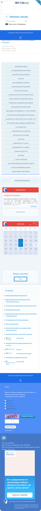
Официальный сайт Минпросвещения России (16, 357)
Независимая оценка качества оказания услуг (20, 119)
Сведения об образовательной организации (20, 32)
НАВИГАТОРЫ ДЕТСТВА (21, 151)
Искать (26, 21)
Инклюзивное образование (21, 171)
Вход (20, 279)
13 (20, 240)
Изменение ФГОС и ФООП (21, 143)
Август (35, 223)
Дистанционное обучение (20, 82)
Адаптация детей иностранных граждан (21, 163)
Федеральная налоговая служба (23, 353)
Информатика (10, 406)
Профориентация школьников (13, 309)
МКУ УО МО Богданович (12, 324)
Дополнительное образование (21, 107)
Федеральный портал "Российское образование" (17, 320)
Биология (9, 401)
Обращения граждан (20, 66)
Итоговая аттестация (21, 90)
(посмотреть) (5, 42)
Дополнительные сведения (21, 74)
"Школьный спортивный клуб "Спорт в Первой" (21, 111)
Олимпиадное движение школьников (21, 103)
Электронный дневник (22, 180)
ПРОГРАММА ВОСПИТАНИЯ (21, 135)
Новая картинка (27, 416)
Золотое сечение (20, 361)
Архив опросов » (9, 430)
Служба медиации (21, 159)
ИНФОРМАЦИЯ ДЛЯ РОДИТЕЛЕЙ (21, 86)
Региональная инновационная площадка (21, 115)
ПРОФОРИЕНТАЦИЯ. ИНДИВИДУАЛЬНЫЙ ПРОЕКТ (21, 123)
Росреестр (18, 349)
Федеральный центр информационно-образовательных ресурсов (21, 305)
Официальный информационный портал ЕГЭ (16, 295)
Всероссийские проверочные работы (21, 99)
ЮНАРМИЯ (21, 155)
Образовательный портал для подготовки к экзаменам (19, 334)
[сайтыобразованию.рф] (38, 3)
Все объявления (20, 212)
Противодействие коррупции (20, 70)
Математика (9, 403)
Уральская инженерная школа (21, 167)
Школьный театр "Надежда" (21, 147)
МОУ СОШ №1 (22, 3)
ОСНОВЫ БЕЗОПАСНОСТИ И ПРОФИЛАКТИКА (21, 95)
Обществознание (11, 408)
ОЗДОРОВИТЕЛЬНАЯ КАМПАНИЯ (21, 131)
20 (20, 244)
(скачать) (32, 40)
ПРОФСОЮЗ (21, 139)
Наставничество (21, 127)
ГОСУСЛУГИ (19, 338)
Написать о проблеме (19, 495)
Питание (21, 78)
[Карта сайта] (6, 16)
